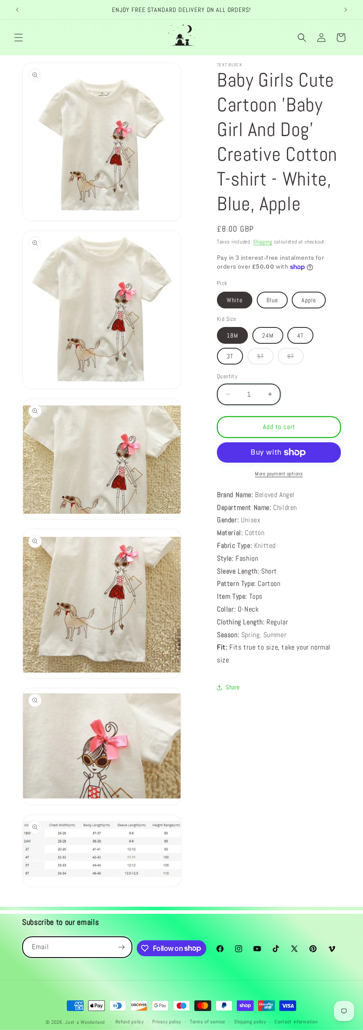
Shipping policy (250, 1022)
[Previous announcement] (17, 9)
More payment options (279, 473)
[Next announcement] (345, 9)
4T (300, 335)
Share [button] (233, 687)
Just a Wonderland (85, 1022)
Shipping (262, 241)
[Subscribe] (121, 947)
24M (268, 335)
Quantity (227, 376)
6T (295, 358)
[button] (18, 37)
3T (230, 356)
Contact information (295, 1022)
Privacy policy (166, 1022)
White (235, 300)
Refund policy (130, 1022)
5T (265, 358)
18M (232, 335)
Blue (272, 300)
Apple (308, 300)
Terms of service (207, 1022)
